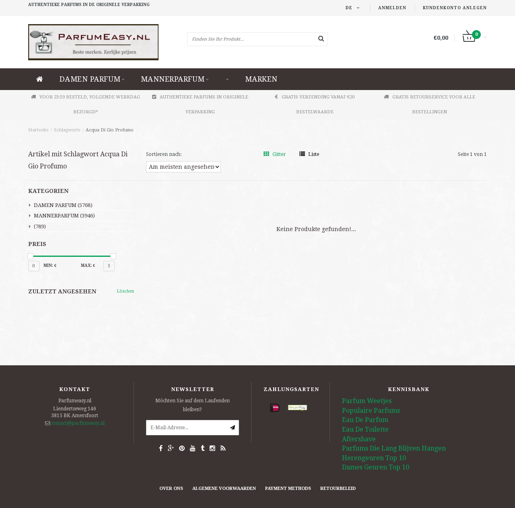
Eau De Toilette (365, 429)
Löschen (125, 291)
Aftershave (359, 439)
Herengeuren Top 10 (374, 458)
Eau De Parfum (365, 420)
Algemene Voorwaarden (224, 488)
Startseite (38, 130)
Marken (261, 79)
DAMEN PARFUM (90, 79)
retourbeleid (338, 488)
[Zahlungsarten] (275, 407)
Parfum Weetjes (366, 401)
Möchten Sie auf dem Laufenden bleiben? (192, 405)
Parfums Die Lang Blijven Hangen (394, 448)
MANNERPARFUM (173, 79)
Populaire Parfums (371, 410)
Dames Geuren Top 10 (375, 467)
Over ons (171, 488)
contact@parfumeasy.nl (77, 423)
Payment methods (288, 488)
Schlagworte (67, 130)
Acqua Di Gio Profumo (110, 130)
